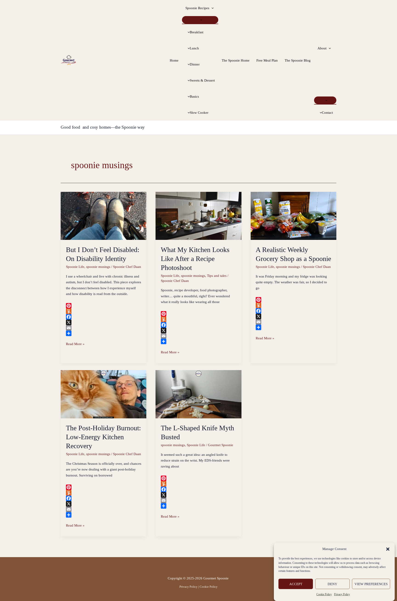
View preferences (371, 584)
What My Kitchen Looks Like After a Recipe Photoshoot (195, 258)
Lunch (194, 48)
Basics (194, 96)
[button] (388, 549)
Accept (295, 584)
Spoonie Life (75, 267)
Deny (332, 584)
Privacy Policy (342, 594)
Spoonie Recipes (197, 8)
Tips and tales (217, 276)
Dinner (195, 64)
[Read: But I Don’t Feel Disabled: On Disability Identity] (103, 215)
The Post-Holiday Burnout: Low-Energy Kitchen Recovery (103, 437)
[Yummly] (103, 311)
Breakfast (196, 32)
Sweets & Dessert (202, 80)
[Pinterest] (103, 306)
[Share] (103, 333)
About (322, 48)
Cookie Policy (324, 594)
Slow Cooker (199, 112)
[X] (103, 322)
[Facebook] (103, 317)
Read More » (75, 344)
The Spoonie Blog (298, 60)
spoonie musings (98, 267)
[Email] (103, 328)
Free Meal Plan (267, 60)
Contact (327, 112)
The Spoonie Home (236, 60)
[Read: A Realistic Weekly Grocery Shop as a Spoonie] (293, 215)
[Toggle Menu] (200, 20)
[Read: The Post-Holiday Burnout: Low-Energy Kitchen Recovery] (103, 394)
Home (174, 60)
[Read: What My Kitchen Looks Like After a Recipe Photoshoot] (198, 215)
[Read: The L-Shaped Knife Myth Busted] (198, 394)
